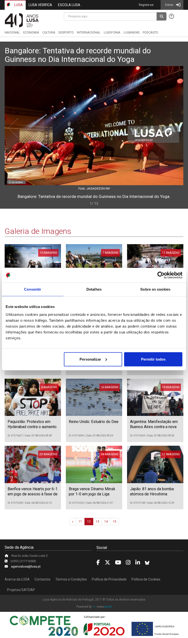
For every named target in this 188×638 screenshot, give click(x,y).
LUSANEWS (132, 32)
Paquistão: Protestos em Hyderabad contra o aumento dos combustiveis (32, 426)
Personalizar (90, 359)
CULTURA (48, 32)
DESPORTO (66, 32)
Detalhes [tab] (94, 289)
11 (80, 521)
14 (106, 521)
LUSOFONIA (112, 32)
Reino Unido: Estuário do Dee (93, 421)
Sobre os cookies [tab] (155, 289)
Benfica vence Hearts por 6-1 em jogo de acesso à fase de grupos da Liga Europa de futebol (33, 496)
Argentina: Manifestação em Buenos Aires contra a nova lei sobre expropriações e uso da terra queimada (154, 429)
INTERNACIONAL (89, 32)
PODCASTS (150, 32)
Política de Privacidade (109, 579)
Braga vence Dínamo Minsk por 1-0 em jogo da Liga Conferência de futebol (92, 494)
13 (97, 521)
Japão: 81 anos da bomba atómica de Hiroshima (152, 491)
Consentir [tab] (32, 289)
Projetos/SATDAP (21, 590)
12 (89, 521)
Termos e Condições (71, 579)
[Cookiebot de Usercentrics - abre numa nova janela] (161, 275)
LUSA (18, 5)
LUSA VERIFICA (40, 5)
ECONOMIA (31, 32)
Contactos (42, 579)
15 (114, 521)
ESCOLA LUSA (69, 5)
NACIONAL (12, 32)
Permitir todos (153, 359)
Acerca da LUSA (17, 579)
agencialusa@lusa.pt (26, 566)
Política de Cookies (145, 579)
